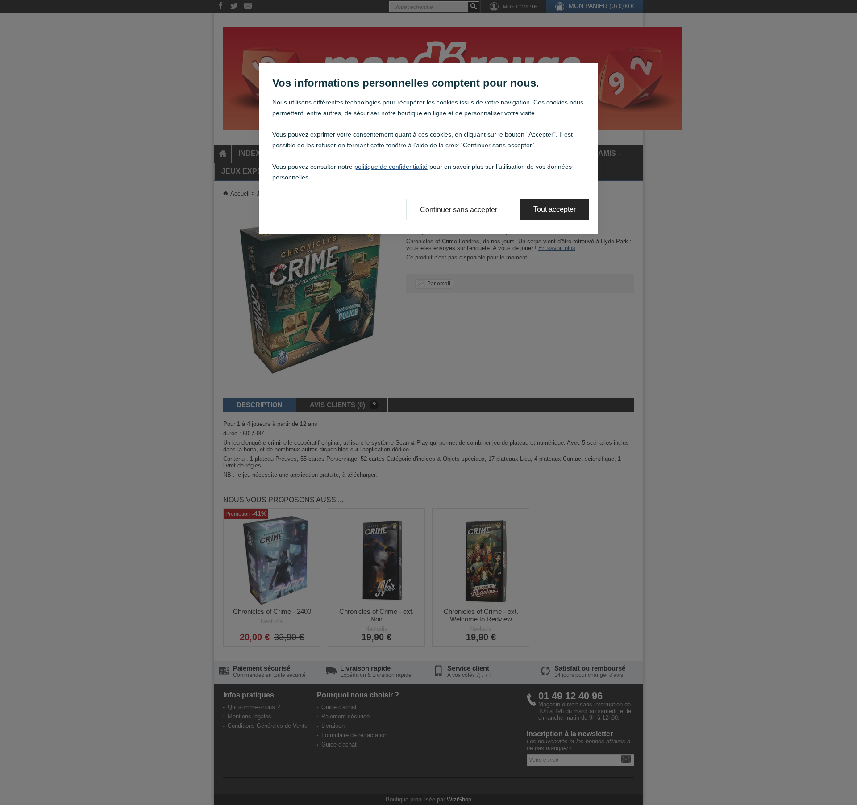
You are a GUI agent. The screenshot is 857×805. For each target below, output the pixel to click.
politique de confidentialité (391, 166)
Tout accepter (554, 209)
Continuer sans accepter (458, 209)
